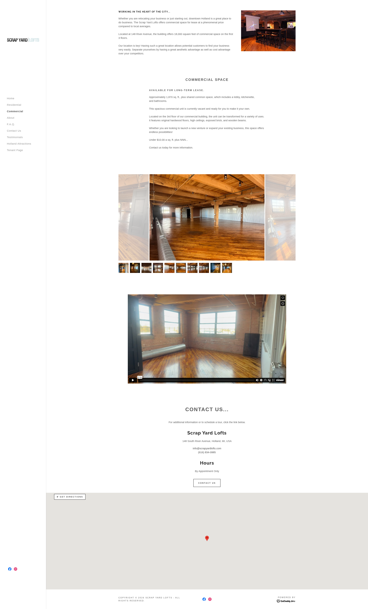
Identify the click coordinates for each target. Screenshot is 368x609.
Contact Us (207, 483)
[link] (23, 39)
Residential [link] (14, 104)
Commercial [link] (15, 111)
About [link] (10, 117)
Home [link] (10, 98)
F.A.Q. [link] (11, 124)
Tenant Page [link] (15, 150)
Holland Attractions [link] (19, 143)
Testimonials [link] (15, 137)
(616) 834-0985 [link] (207, 452)
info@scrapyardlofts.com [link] (207, 448)
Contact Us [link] (14, 130)
